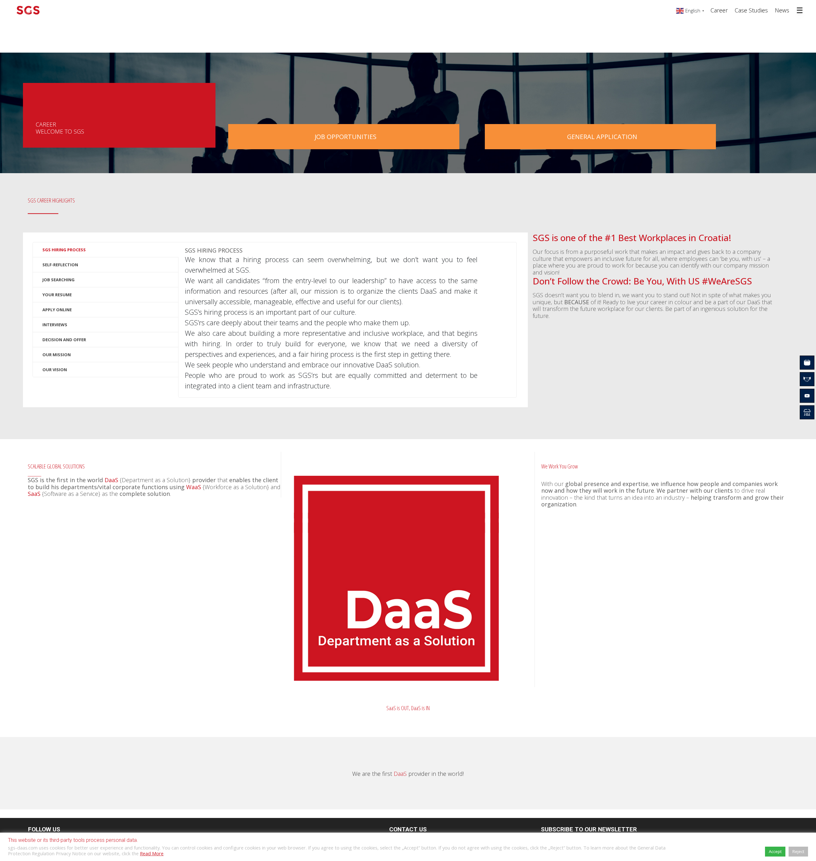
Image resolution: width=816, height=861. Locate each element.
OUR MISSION (56, 354)
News (782, 10)
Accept (775, 851)
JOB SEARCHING (58, 280)
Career (719, 10)
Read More (152, 853)
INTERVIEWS (54, 324)
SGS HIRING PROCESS (64, 250)
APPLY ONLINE (57, 310)
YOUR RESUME (57, 295)
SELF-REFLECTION (60, 265)
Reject (798, 851)
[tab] (105, 249)
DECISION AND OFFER (64, 339)
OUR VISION (54, 369)
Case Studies (751, 10)
